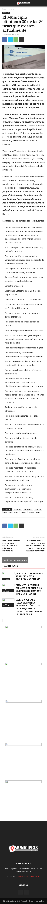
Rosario (11, 9)
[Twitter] (10, 39)
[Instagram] (20, 892)
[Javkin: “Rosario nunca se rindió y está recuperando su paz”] (8, 576)
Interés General (6, 590)
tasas (38, 512)
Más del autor (11, 566)
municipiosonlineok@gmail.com (28, 876)
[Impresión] (21, 39)
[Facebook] (4, 39)
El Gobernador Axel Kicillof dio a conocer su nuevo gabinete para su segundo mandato (35, 545)
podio (16, 512)
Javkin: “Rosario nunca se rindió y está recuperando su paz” (29, 576)
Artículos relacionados (15, 560)
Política (6, 579)
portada (23, 512)
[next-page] (7, 620)
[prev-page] (3, 620)
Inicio (4, 9)
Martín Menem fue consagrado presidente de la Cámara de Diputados (11, 545)
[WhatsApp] (15, 39)
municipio (38, 509)
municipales (28, 509)
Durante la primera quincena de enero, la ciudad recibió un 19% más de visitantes (29, 589)
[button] (4, 3)
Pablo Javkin (7, 512)
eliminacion (17, 509)
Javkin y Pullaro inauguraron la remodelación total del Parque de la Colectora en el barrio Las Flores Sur (29, 607)
